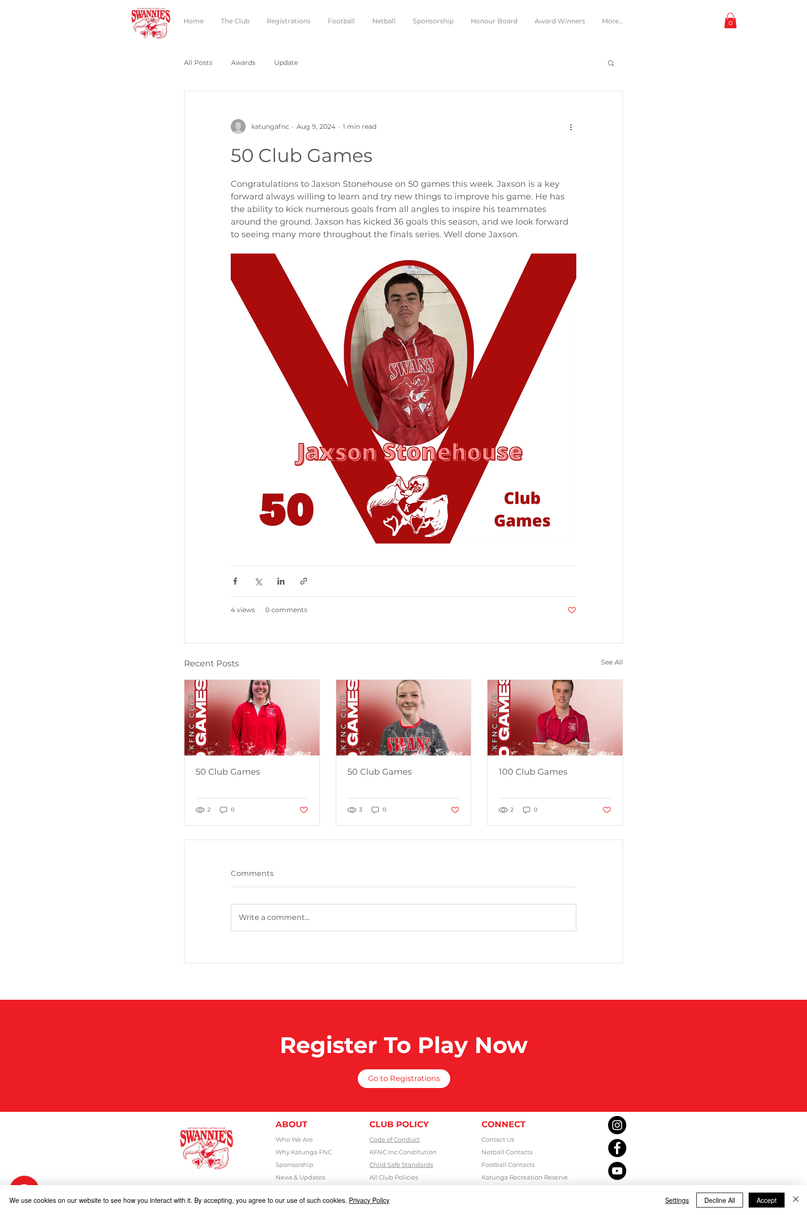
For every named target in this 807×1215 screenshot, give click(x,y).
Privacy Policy (369, 1200)
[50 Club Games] (251, 718)
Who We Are (294, 1139)
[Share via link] (303, 581)
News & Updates (300, 1177)
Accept (767, 1200)
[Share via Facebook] (235, 581)
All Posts (198, 62)
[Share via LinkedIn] (280, 581)
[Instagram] (617, 1125)
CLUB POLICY (399, 1124)
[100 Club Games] (555, 718)
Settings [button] (677, 1200)
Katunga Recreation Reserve (524, 1177)
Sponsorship (294, 1164)
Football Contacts (508, 1164)
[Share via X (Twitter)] (258, 581)
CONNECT (503, 1124)
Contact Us (497, 1139)
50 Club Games (228, 772)
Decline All (719, 1200)
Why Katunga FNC (304, 1152)
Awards (243, 62)
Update (286, 62)
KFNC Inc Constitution (403, 1152)
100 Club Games (533, 772)
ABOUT (291, 1124)
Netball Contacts (506, 1152)
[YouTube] (617, 1171)
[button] (730, 20)
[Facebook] (617, 1148)
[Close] (795, 1200)
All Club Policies (393, 1177)
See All (612, 662)
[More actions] (570, 126)
